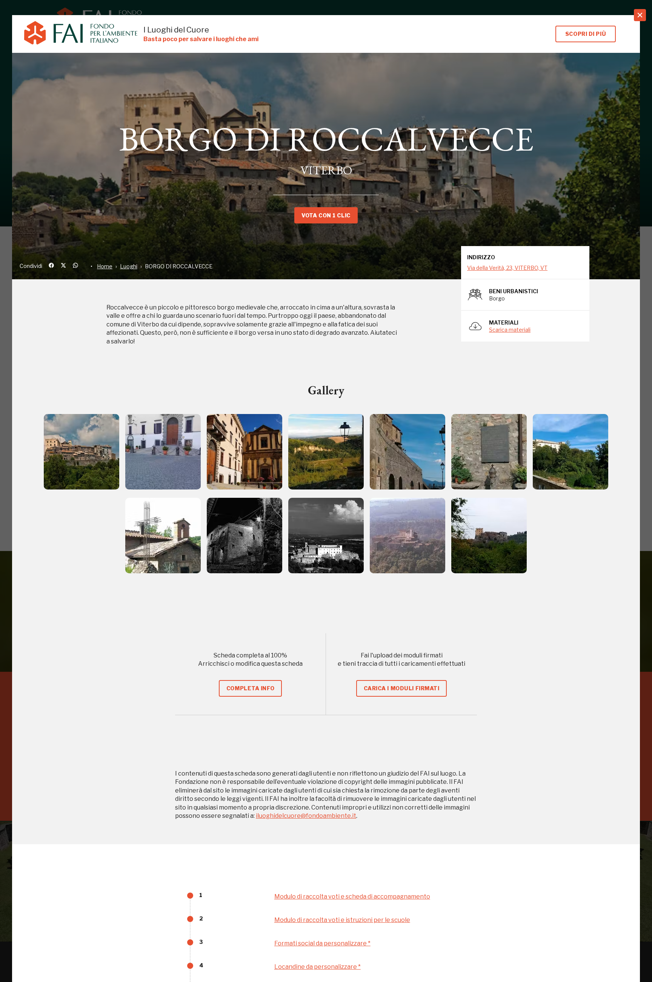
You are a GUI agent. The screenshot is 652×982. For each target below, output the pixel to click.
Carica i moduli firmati (402, 688)
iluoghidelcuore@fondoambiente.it (306, 815)
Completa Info (250, 688)
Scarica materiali (510, 329)
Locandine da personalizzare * (317, 966)
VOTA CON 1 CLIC (325, 215)
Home (104, 266)
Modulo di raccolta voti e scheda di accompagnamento (352, 896)
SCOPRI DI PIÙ (585, 34)
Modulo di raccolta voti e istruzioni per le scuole (342, 920)
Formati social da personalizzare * (322, 943)
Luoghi (128, 266)
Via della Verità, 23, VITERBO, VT (507, 268)
